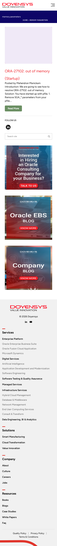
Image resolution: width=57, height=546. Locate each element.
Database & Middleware (14, 399)
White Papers (9, 517)
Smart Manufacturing (13, 436)
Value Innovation (11, 448)
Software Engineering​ (13, 373)
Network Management (14, 404)
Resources (9, 493)
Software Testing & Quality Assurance (22, 378)
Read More (13, 108)
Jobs (4, 482)
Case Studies (9, 511)
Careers (6, 477)
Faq (4, 523)
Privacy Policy (37, 533)
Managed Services (12, 384)
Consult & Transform (13, 414)
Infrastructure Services (14, 390)
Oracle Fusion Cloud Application (19, 348)
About (5, 465)
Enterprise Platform (12, 338)
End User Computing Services (18, 409)
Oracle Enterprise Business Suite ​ (19, 343)
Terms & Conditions (28, 537)
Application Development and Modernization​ (26, 368)
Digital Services (10, 358)
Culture (6, 471)
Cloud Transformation (13, 442)
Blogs (5, 505)
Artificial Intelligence (13, 363)
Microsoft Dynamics (12, 353)
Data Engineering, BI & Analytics (19, 419)
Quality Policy (19, 533)
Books (5, 500)
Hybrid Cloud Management (16, 395)
